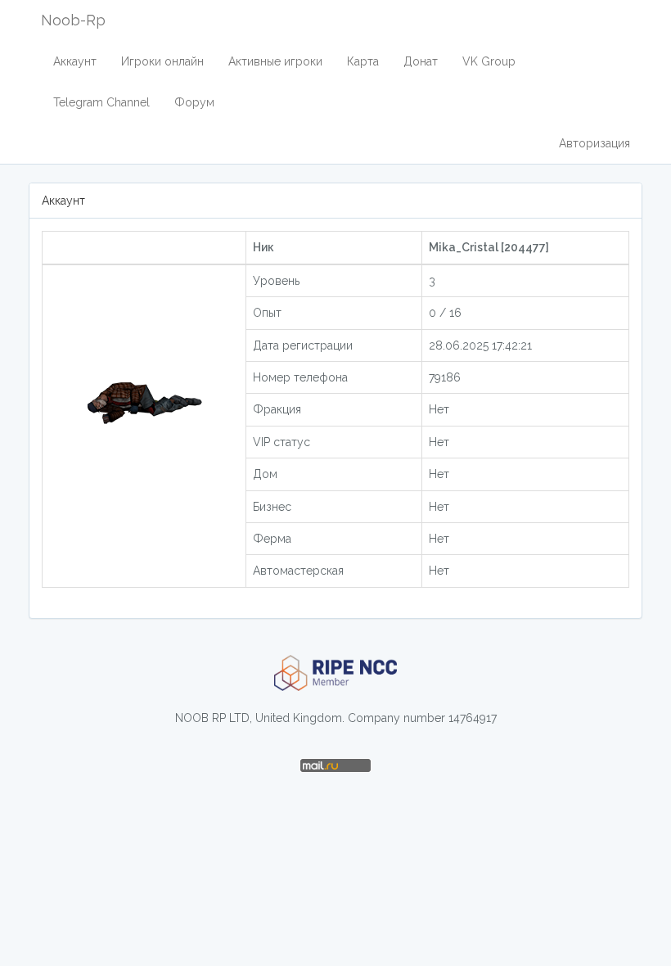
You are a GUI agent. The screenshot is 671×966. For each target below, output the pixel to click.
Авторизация (594, 143)
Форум (194, 102)
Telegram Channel (101, 102)
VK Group (489, 61)
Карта (363, 61)
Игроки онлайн (162, 61)
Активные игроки (275, 61)
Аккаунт (75, 61)
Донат (420, 61)
